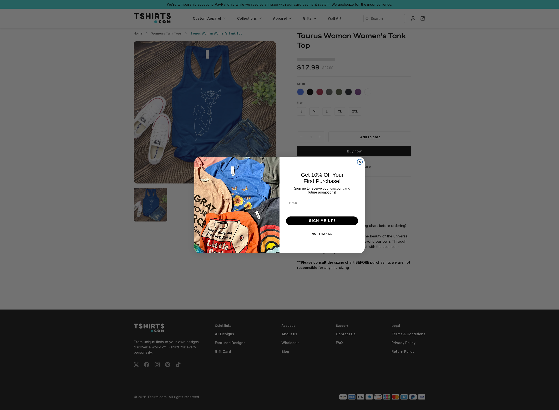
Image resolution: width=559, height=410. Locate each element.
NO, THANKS (322, 233)
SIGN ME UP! (322, 221)
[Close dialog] (359, 161)
